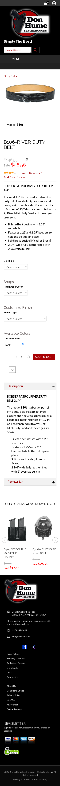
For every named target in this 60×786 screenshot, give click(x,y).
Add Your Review (14, 177)
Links (9, 672)
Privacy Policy (13, 695)
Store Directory (39, 779)
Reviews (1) (15, 481)
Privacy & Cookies (21, 779)
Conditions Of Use (15, 690)
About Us (11, 686)
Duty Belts (10, 76)
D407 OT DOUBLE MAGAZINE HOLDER (15, 553)
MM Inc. (49, 772)
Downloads (12, 668)
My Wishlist (12, 704)
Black (7, 345)
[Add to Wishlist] (12, 370)
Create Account (14, 709)
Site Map (11, 700)
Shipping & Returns (16, 658)
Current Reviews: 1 (31, 173)
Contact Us (12, 677)
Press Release (13, 654)
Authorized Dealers (16, 663)
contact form (27, 621)
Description (15, 386)
